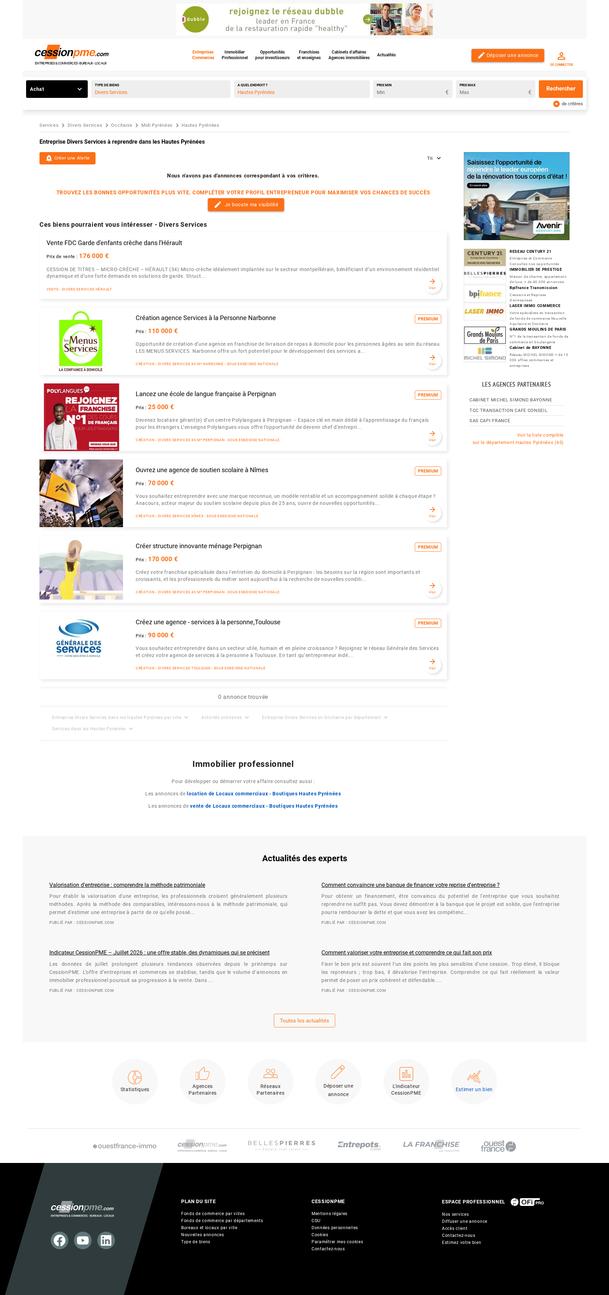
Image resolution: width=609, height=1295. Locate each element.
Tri (430, 158)
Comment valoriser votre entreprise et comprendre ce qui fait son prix (406, 952)
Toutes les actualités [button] (304, 1021)
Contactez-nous (328, 1248)
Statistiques (135, 1090)
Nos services (455, 1214)
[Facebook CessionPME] (59, 1240)
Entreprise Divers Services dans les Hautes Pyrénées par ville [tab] (121, 717)
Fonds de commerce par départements (222, 1220)
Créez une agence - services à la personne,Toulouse (208, 622)
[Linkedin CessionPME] (106, 1240)
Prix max (467, 85)
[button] (67, 158)
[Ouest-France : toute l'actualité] (498, 1146)
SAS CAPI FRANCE (489, 420)
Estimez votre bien (461, 1242)
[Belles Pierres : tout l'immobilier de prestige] (282, 1146)
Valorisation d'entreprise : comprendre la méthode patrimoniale (127, 885)
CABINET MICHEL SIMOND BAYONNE (510, 399)
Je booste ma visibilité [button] (246, 204)
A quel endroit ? (252, 85)
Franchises (309, 55)
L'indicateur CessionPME (406, 1089)
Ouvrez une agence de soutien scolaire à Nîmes (202, 470)
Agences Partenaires (203, 1089)
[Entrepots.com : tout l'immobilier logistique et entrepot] (359, 1146)
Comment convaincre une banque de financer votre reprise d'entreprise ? (410, 885)
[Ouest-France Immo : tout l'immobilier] (125, 1146)
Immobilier (235, 55)
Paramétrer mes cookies (337, 1241)
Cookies (320, 1234)
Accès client (454, 1228)
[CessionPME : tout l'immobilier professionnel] (202, 1146)
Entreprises (203, 55)
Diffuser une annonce (464, 1221)
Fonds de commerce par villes (213, 1213)
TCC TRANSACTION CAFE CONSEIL (508, 410)
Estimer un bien (474, 1090)
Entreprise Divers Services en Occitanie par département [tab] (325, 717)
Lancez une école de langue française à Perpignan (206, 394)
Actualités (386, 54)
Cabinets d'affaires (349, 55)
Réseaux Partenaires (271, 1089)
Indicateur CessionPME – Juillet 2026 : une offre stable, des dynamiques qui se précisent (159, 952)
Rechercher (561, 88)
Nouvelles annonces (202, 1234)
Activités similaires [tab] (226, 717)
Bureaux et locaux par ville (209, 1227)
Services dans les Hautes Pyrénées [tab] (93, 728)
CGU (316, 1220)
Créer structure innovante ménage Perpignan (199, 546)
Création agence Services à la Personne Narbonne (206, 317)
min (384, 85)
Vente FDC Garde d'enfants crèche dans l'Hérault (114, 242)
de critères (568, 103)
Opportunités (272, 55)
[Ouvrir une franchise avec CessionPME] (431, 1146)
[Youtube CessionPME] (83, 1240)
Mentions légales (329, 1213)
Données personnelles (335, 1227)
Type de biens (107, 85)
